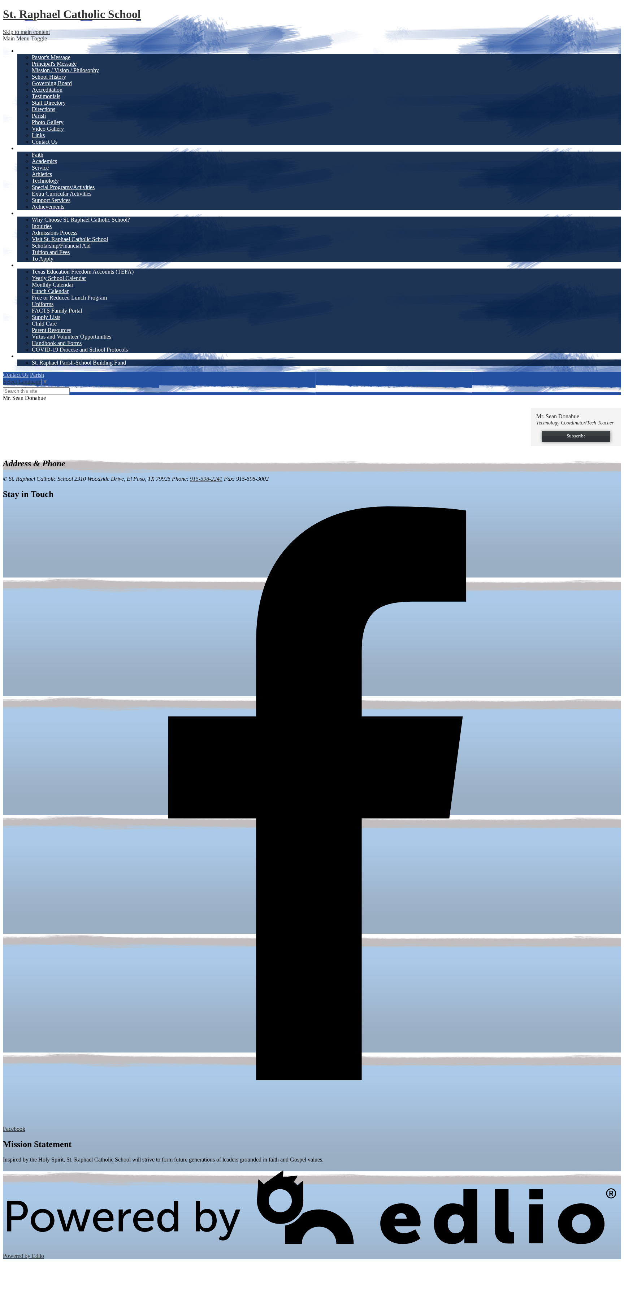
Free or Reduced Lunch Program (69, 298)
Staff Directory (49, 103)
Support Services (51, 200)
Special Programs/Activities (63, 187)
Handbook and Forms (57, 343)
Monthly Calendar (52, 285)
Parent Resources (51, 330)
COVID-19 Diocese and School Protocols (80, 350)
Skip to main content (26, 32)
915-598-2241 (206, 479)
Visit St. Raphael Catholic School (70, 239)
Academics (44, 161)
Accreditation (47, 90)
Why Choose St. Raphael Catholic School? (81, 220)
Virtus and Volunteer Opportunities (71, 337)
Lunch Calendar (50, 291)
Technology (45, 181)
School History (49, 77)
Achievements (48, 207)
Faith (37, 155)
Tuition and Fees (51, 252)
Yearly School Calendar (59, 278)
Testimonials (46, 96)
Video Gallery (48, 129)
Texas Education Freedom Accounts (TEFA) (83, 272)
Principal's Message (54, 64)
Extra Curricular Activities (61, 194)
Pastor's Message (51, 57)
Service (40, 168)
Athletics (42, 174)
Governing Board (52, 83)
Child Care (44, 324)
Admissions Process (54, 233)
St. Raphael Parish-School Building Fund (79, 362)
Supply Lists (46, 317)
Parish (39, 116)
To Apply (42, 259)
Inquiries (42, 226)
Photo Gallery (48, 122)
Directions (43, 109)
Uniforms (42, 304)
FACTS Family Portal (57, 311)
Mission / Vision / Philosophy (65, 70)
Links (38, 135)
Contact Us (44, 142)
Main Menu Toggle (25, 38)
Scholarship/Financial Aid (61, 246)
